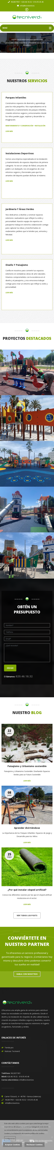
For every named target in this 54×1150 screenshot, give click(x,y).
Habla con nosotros (27, 974)
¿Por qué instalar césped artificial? (27, 889)
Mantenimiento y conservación (19, 126)
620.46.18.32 (24, 676)
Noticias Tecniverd (12, 1051)
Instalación (40, 126)
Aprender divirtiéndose (27, 827)
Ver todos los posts (27, 915)
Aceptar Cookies (12, 1144)
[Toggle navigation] (50, 28)
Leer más (9, 131)
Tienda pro (9, 1047)
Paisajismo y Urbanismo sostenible (27, 766)
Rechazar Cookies (34, 1144)
